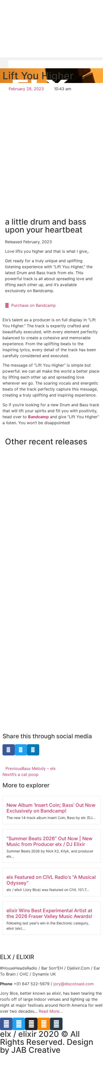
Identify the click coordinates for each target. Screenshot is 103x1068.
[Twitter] (18, 1024)
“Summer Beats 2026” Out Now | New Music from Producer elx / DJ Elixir (49, 841)
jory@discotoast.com (74, 983)
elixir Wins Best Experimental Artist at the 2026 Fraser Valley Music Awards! (49, 913)
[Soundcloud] (44, 1024)
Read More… (50, 1011)
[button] (51, 58)
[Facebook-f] (6, 1024)
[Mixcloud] (56, 1024)
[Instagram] (31, 1024)
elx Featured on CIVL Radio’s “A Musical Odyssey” (51, 880)
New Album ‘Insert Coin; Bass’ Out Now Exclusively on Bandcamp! (51, 808)
